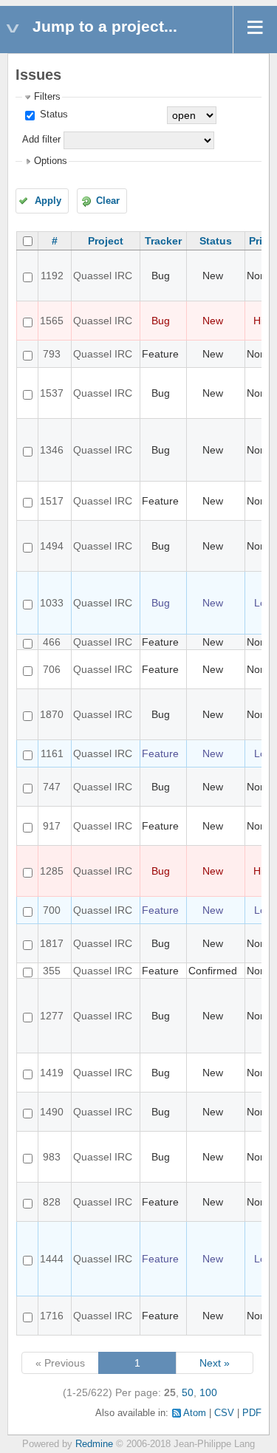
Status (52, 114)
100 (208, 1392)
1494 (52, 546)
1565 (52, 321)
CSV (224, 1413)
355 (52, 971)
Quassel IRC (102, 275)
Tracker (163, 241)
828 (52, 1202)
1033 (52, 603)
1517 (52, 501)
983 (52, 1157)
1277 (52, 1016)
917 (52, 826)
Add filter (41, 139)
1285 (52, 871)
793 (52, 354)
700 (52, 910)
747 (52, 787)
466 (52, 642)
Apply (48, 201)
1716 (52, 1316)
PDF (251, 1413)
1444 (52, 1259)
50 (188, 1392)
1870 (52, 714)
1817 (52, 943)
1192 (52, 275)
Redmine (94, 1444)
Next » (214, 1363)
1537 (52, 393)
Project (105, 241)
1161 (52, 753)
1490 (52, 1112)
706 (52, 669)
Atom (194, 1413)
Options (50, 161)
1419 (52, 1072)
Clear (108, 201)
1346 (52, 450)
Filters (47, 97)
